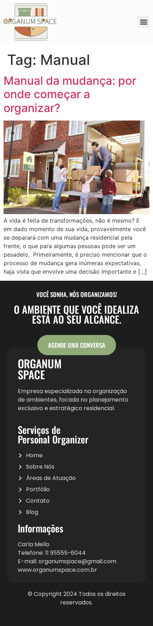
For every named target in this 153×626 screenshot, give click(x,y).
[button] (143, 22)
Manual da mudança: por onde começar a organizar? (70, 94)
